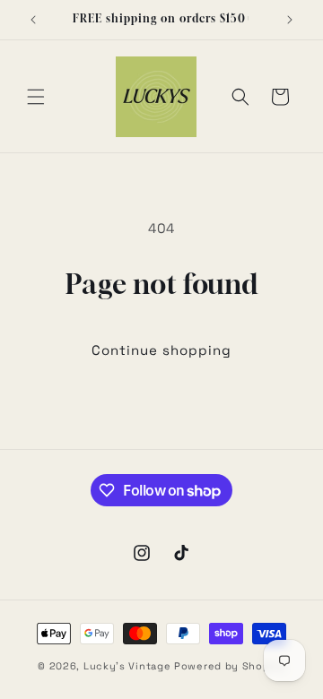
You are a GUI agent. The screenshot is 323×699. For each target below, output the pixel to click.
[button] (36, 96)
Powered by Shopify (229, 666)
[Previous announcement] (33, 19)
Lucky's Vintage (127, 666)
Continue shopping (161, 349)
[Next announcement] (290, 19)
